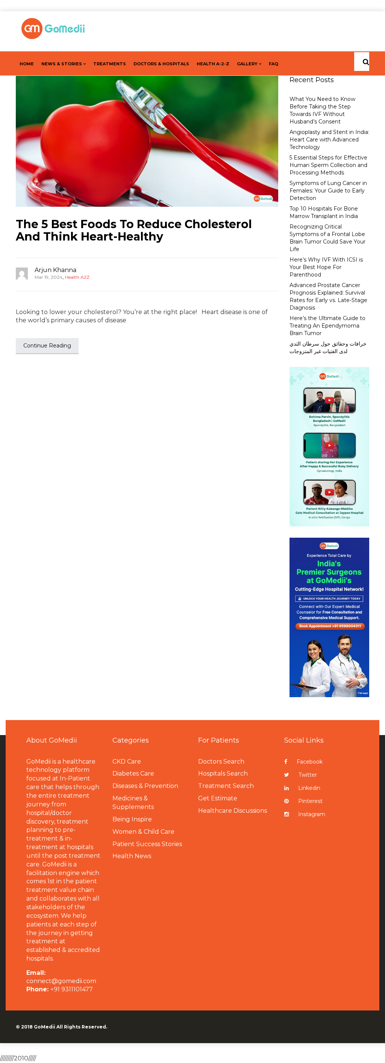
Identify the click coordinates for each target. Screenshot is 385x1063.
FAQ (273, 63)
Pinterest (310, 801)
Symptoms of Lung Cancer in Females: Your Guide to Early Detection (328, 190)
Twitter (308, 774)
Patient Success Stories (147, 844)
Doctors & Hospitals (161, 63)
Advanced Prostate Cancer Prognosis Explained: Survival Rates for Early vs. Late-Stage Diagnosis (328, 296)
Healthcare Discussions (232, 810)
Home (27, 63)
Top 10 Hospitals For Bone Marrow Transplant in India (324, 212)
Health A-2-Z (213, 63)
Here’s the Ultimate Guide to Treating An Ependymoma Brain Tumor (327, 326)
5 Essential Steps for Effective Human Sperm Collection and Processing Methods (328, 165)
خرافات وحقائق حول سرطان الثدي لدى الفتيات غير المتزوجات (328, 347)
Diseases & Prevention (145, 785)
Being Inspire (132, 819)
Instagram (311, 814)
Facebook (310, 761)
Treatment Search (226, 785)
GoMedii (44, 1027)
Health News (131, 856)
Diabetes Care (133, 773)
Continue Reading (47, 345)
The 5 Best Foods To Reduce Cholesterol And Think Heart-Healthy (134, 230)
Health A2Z (77, 277)
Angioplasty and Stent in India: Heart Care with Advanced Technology (329, 139)
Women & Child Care (143, 831)
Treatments (109, 63)
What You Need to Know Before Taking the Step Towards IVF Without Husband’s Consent (322, 110)
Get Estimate (217, 798)
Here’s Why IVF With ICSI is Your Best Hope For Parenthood (326, 267)
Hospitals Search (223, 773)
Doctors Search (221, 761)
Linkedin (309, 788)
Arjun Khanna (55, 270)
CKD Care (126, 761)
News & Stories (61, 63)
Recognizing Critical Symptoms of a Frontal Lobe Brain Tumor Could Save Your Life (327, 238)
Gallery (247, 63)
